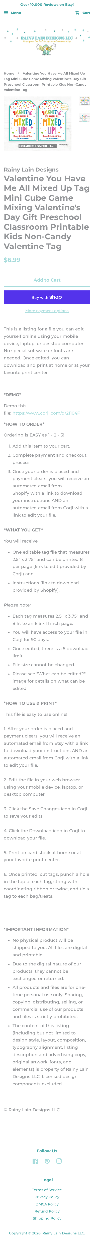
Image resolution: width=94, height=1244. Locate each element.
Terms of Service (47, 1190)
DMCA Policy (47, 1204)
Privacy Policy (47, 1197)
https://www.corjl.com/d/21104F (46, 413)
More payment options (47, 310)
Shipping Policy (47, 1218)
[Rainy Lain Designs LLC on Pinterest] (47, 1162)
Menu (15, 13)
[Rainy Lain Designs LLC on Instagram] (59, 1162)
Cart (85, 13)
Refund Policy (47, 1211)
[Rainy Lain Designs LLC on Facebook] (35, 1162)
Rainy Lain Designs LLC (63, 1233)
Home (9, 73)
